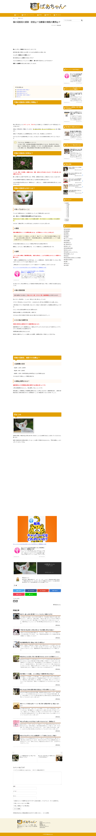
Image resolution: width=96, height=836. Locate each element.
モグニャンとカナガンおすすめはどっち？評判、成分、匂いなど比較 (76, 94)
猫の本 (66, 255)
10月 (68, 204)
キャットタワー (69, 238)
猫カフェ (67, 263)
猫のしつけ (68, 246)
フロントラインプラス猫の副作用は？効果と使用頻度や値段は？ (75, 180)
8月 (68, 207)
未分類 (66, 265)
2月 (68, 215)
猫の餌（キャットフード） (28, 14)
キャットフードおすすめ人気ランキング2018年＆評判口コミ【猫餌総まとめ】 (76, 75)
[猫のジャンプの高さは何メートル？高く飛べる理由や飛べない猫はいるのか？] (16, 706)
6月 (68, 209)
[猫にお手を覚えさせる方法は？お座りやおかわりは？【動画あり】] (16, 723)
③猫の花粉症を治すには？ (22, 93)
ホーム (17, 14)
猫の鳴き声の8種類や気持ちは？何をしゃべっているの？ (76, 132)
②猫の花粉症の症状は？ (22, 91)
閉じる (21, 87)
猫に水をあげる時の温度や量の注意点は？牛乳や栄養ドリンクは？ (38, 689)
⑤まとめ (18, 96)
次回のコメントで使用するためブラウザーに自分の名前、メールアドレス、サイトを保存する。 (36, 800)
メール (15, 791)
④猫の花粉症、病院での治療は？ (23, 94)
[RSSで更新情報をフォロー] (17, 601)
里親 (66, 261)
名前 (14, 786)
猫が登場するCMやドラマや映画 (73, 257)
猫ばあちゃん (57, 604)
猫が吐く (67, 234)
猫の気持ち (68, 229)
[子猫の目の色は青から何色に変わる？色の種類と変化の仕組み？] (16, 632)
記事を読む (58, 625)
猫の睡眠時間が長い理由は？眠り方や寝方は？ (32, 642)
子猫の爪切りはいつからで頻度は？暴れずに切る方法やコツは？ (76, 150)
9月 (68, 205)
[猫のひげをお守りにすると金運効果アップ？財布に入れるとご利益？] (16, 737)
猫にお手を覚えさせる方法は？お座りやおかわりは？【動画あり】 (38, 721)
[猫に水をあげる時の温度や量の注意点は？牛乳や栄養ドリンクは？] (16, 691)
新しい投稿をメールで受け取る (22, 805)
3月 (68, 214)
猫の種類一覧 (42, 825)
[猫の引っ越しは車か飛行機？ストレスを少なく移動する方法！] (16, 616)
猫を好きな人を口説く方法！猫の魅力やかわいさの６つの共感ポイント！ (39, 656)
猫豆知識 (59, 25)
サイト (14, 796)
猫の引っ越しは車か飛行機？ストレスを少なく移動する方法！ (36, 614)
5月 (68, 211)
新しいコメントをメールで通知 (22, 803)
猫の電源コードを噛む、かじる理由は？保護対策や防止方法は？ (37, 674)
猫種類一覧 (48, 14)
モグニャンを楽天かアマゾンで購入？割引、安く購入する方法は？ (76, 113)
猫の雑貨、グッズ (69, 253)
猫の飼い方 (68, 242)
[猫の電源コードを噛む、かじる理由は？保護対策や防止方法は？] (16, 676)
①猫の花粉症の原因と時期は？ (23, 89)
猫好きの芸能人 (69, 259)
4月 (68, 212)
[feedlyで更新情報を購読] (14, 601)
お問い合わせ (58, 14)
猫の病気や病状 (69, 248)
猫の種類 (67, 240)
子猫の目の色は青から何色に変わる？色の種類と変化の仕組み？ (37, 630)
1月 (68, 216)
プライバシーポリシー (44, 826)
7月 (68, 208)
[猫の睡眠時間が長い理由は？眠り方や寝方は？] (16, 644)
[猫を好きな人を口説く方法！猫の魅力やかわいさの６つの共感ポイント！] (16, 658)
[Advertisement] (37, 37)
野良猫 (66, 233)
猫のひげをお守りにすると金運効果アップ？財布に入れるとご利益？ (38, 735)
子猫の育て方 (68, 244)
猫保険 (40, 14)
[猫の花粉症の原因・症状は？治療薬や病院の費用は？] (55, 590)
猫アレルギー (68, 250)
